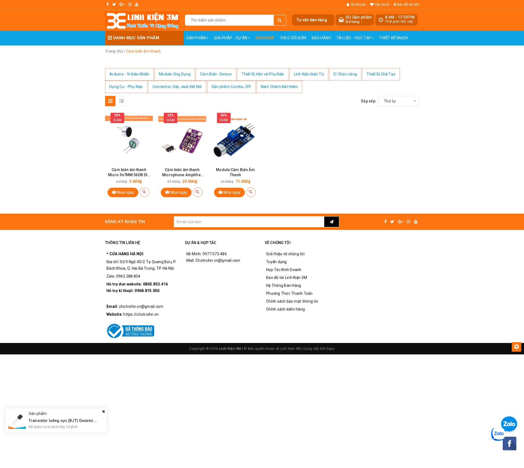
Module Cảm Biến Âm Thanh (235, 172)
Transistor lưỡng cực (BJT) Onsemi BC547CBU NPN (75, 420)
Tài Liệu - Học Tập (354, 38)
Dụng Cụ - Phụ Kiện (126, 86)
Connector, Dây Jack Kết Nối (177, 86)
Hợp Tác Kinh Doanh (284, 270)
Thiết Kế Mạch (393, 38)
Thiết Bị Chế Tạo (381, 74)
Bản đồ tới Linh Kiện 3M (286, 277)
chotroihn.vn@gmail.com (141, 306)
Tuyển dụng (276, 262)
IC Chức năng (345, 74)
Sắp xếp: (368, 101)
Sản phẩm (196, 38)
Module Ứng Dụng (174, 74)
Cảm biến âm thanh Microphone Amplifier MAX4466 (182, 173)
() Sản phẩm (359, 19)
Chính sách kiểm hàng (285, 309)
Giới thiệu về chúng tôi (285, 254)
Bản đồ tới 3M (407, 4)
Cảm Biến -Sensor (216, 74)
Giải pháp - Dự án (231, 38)
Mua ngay (125, 192)
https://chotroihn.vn (141, 314)
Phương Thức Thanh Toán (289, 293)
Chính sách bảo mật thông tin (292, 301)
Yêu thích (381, 4)
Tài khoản (357, 4)
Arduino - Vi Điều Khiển (129, 74)
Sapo (330, 349)
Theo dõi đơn (293, 38)
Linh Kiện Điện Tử (309, 74)
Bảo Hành (321, 38)
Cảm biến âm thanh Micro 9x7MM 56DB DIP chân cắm (129, 173)
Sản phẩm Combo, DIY (231, 86)
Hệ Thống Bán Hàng (283, 285)
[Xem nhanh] (144, 192)
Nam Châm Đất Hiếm (279, 86)
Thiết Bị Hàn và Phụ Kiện (263, 74)
